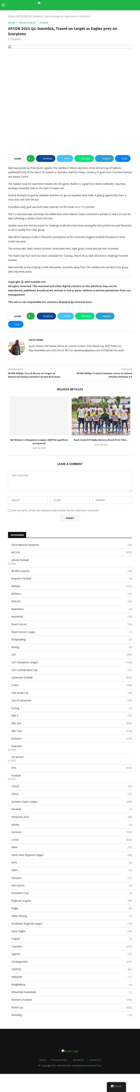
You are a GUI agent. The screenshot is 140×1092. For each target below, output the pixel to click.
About (42, 1059)
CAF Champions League (71, 662)
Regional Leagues (71, 900)
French (71, 786)
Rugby (71, 908)
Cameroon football (71, 677)
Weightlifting (71, 984)
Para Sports (71, 885)
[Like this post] (32, 158)
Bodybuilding (71, 639)
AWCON (71, 601)
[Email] (121, 5)
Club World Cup (71, 692)
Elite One (71, 723)
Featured (16, 746)
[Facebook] (103, 5)
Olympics (71, 877)
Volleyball (71, 976)
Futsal (71, 794)
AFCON (71, 552)
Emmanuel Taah (93, 1065)
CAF (71, 654)
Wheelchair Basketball (71, 992)
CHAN (71, 685)
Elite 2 (71, 715)
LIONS (71, 839)
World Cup (71, 1007)
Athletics (71, 593)
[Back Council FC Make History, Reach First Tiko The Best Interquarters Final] (101, 415)
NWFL (71, 870)
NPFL (71, 862)
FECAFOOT (17, 757)
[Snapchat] (124, 5)
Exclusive (71, 738)
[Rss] (131, 5)
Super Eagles (71, 931)
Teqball (71, 938)
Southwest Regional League (71, 923)
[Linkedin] (113, 5)
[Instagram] (110, 5)
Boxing (71, 647)
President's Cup (71, 893)
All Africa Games (71, 571)
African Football (20, 560)
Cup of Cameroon (71, 700)
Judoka (71, 824)
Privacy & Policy (59, 1059)
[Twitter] (106, 5)
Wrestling (71, 1015)
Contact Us (95, 1059)
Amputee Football (71, 578)
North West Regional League (71, 855)
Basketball (71, 616)
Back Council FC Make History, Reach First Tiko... (101, 439)
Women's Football (71, 999)
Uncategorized (71, 961)
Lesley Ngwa (36, 339)
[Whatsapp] (128, 5)
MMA (71, 847)
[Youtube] (117, 5)
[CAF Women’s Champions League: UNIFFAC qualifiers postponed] (39, 415)
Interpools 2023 (71, 816)
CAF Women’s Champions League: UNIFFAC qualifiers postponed (39, 441)
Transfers (71, 946)
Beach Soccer (71, 624)
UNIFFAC (71, 969)
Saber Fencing (71, 915)
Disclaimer (78, 1059)
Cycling (71, 708)
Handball (71, 809)
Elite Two (71, 731)
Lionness (71, 832)
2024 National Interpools (71, 544)
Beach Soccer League (71, 632)
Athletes (71, 586)
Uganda (71, 954)
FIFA (71, 767)
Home (11, 16)
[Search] (136, 5)
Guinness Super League (71, 801)
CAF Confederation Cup (71, 670)
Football (15, 775)
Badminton (71, 609)
